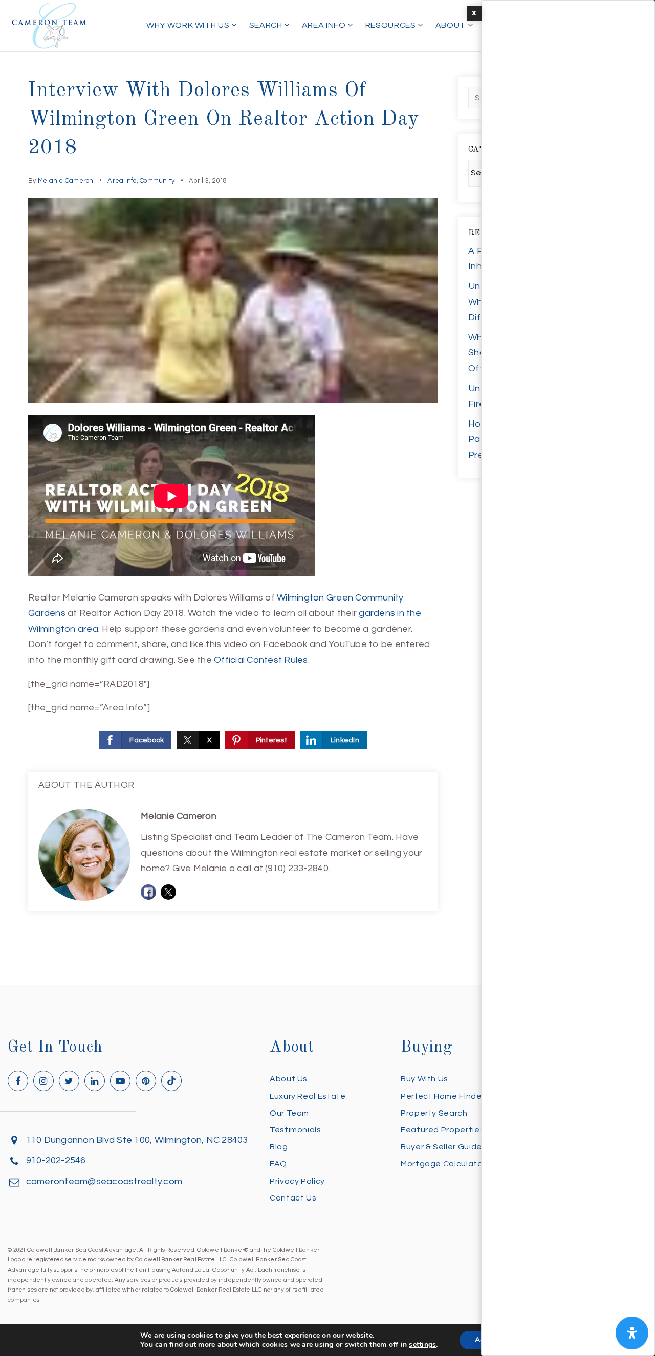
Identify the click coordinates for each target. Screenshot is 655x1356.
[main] (327, 492)
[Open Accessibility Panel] (632, 1333)
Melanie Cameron (66, 180)
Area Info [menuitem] (324, 25)
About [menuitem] (451, 25)
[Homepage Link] (49, 25)
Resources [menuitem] (391, 25)
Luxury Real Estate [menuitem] (308, 1096)
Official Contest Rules (261, 660)
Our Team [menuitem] (289, 1113)
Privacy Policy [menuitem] (297, 1181)
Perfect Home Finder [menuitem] (443, 1096)
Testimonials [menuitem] (295, 1130)
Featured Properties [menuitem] (442, 1130)
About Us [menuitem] (289, 1079)
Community (157, 180)
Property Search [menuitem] (434, 1113)
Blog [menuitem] (279, 1147)
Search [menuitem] (266, 25)
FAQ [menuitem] (278, 1164)
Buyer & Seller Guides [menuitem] (443, 1147)
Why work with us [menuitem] (188, 25)
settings (422, 1344)
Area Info (121, 180)
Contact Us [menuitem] (293, 1198)
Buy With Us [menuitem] (424, 1079)
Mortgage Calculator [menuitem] (443, 1164)
